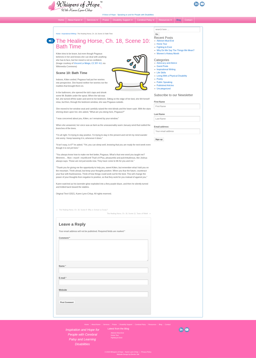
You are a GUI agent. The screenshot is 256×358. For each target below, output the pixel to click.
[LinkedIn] (196, 4)
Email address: (161, 127)
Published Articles (165, 85)
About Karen (74, 20)
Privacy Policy (146, 352)
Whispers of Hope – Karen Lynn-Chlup (124, 352)
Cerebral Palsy (144, 20)
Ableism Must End (165, 41)
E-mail (62, 278)
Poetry (160, 79)
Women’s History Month (168, 53)
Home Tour (162, 44)
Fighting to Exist (164, 47)
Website (63, 290)
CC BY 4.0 (96, 63)
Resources (164, 20)
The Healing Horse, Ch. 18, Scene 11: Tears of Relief (127, 214)
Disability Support (121, 20)
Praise (106, 20)
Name (62, 266)
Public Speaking (164, 82)
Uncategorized (164, 88)
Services (91, 20)
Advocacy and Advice (167, 63)
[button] (51, 40)
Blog (178, 20)
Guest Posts (162, 66)
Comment (64, 238)
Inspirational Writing (69, 34)
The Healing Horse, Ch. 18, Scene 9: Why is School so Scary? (83, 210)
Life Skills (161, 72)
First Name (159, 102)
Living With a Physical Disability (172, 76)
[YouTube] (202, 4)
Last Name (159, 114)
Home (61, 20)
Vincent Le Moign (82, 63)
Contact (188, 20)
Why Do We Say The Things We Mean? (175, 50)
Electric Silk (135, 354)
